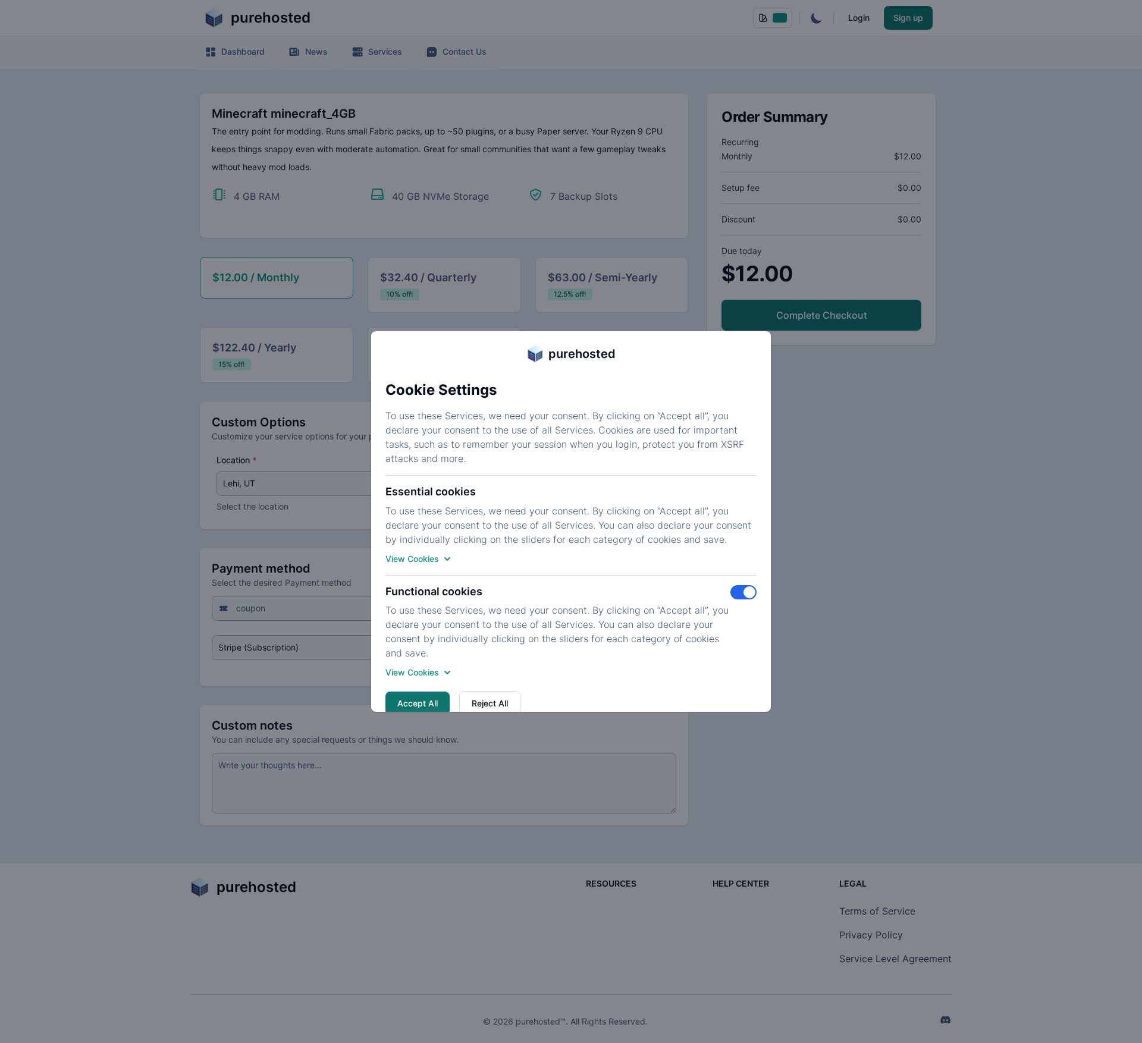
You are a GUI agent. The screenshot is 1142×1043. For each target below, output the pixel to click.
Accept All (417, 703)
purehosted (582, 354)
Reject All (490, 703)
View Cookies (412, 559)
